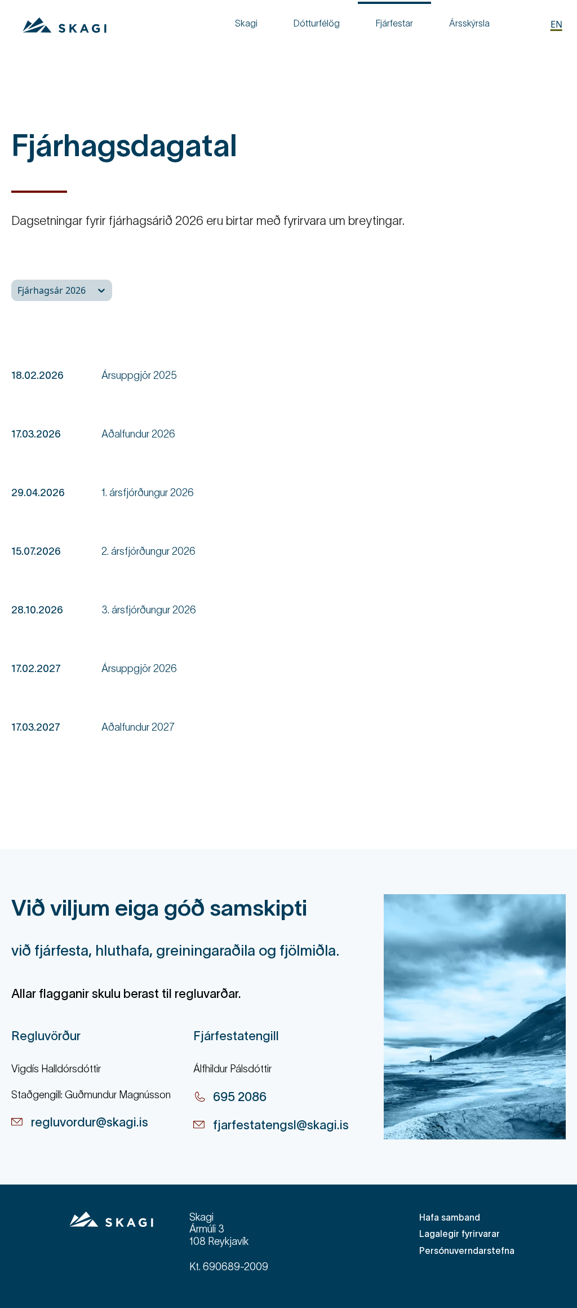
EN (556, 24)
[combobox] (18, 290)
